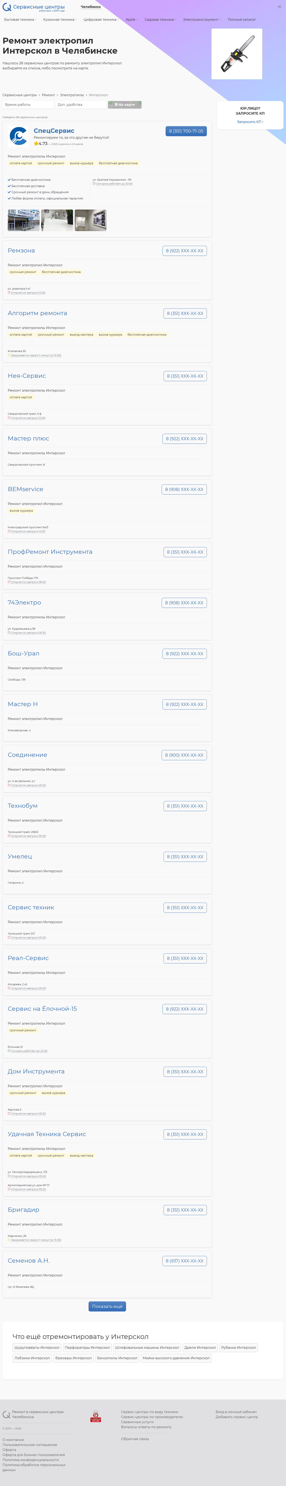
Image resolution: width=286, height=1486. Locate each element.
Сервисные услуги (137, 1422)
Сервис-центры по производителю (152, 1417)
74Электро (24, 602)
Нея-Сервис (27, 375)
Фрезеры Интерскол (73, 1358)
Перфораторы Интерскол (87, 1348)
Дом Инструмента (36, 1071)
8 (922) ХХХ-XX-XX (184, 250)
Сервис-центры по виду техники (149, 1412)
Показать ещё (107, 1306)
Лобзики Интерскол (32, 1358)
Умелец (20, 856)
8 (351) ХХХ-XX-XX (185, 313)
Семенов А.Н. (29, 1260)
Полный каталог (242, 20)
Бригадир (23, 1209)
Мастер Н (23, 704)
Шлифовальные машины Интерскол (147, 1348)
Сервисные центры (20, 95)
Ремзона (21, 250)
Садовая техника (160, 20)
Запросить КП (249, 122)
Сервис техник (31, 907)
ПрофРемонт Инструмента (50, 551)
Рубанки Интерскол (238, 1348)
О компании (13, 1440)
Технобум (23, 805)
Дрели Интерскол (200, 1348)
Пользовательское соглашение (30, 1445)
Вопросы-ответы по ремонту (146, 1427)
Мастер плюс (28, 438)
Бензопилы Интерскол (117, 1358)
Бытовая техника (19, 20)
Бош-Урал (23, 653)
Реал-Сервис (28, 958)
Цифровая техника (100, 20)
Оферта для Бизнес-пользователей (34, 1455)
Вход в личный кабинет (236, 1412)
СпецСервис (54, 130)
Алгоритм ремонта (37, 313)
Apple (131, 20)
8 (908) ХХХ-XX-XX (184, 489)
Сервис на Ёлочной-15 (42, 1008)
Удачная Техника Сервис (47, 1134)
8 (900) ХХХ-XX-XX (184, 755)
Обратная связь (135, 1439)
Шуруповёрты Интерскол (36, 1348)
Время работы (18, 105)
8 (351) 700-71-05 (186, 131)
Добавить (237, 1417)
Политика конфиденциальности (31, 1460)
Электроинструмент (201, 20)
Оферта (9, 1450)
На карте (126, 105)
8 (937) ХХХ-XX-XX (184, 1260)
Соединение (27, 754)
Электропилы (72, 95)
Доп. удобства (70, 105)
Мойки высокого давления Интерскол (176, 1358)
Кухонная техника (59, 20)
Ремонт (48, 95)
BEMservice (25, 489)
